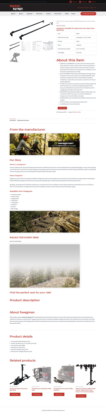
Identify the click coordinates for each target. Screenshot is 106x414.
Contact (73, 13)
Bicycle (21, 13)
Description (13, 120)
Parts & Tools (57, 13)
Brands (67, 13)
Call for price (62, 108)
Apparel (13, 13)
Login (92, 8)
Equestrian (29, 13)
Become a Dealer (83, 8)
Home (57, 21)
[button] (95, 8)
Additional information (23, 120)
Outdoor (48, 13)
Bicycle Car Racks (64, 21)
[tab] (13, 120)
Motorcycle (39, 13)
